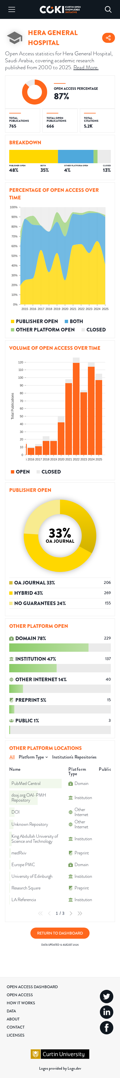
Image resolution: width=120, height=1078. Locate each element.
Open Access (20, 995)
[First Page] (40, 913)
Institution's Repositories (74, 757)
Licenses (16, 1035)
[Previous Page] (49, 913)
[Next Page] (70, 913)
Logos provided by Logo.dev (60, 1068)
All (12, 757)
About (13, 1019)
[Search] (108, 9)
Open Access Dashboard (32, 987)
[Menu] (11, 9)
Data (11, 1011)
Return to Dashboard (60, 933)
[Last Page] (79, 913)
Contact (16, 1027)
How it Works (21, 1003)
